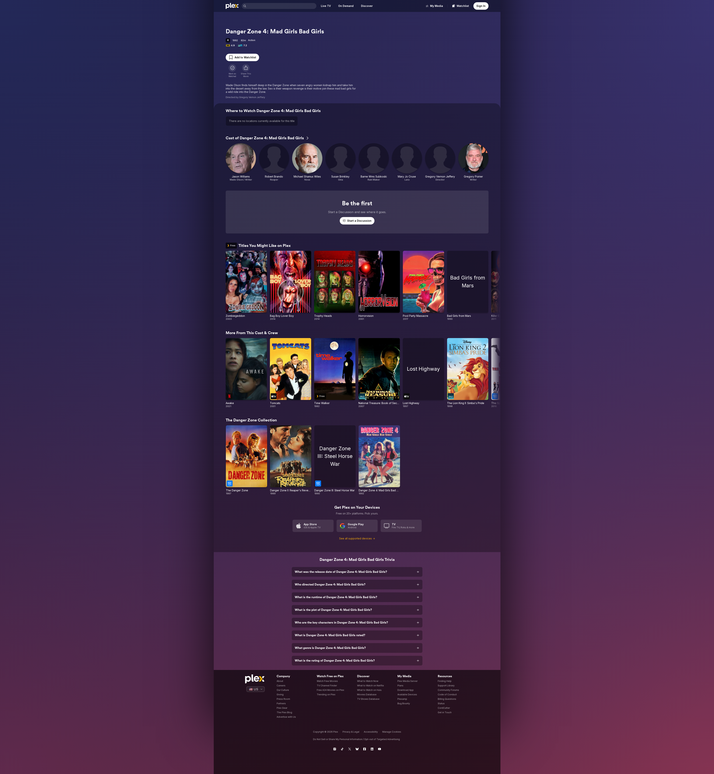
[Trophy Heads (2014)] (334, 286)
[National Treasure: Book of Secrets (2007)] (379, 373)
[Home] (232, 6)
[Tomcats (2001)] (290, 373)
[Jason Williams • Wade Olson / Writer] (241, 162)
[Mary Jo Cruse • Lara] (407, 162)
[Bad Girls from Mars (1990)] (467, 286)
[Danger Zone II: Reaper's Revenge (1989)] (290, 460)
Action (251, 40)
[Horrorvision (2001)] (379, 286)
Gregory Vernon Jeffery (252, 97)
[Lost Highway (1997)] (423, 373)
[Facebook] (364, 749)
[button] (246, 71)
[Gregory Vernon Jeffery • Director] (440, 162)
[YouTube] (379, 749)
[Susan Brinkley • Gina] (340, 162)
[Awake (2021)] (246, 373)
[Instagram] (334, 749)
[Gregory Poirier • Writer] (473, 162)
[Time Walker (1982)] (334, 373)
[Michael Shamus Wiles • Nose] (307, 162)
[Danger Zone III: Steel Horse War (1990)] (335, 460)
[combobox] (281, 6)
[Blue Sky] (357, 749)
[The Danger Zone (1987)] (246, 460)
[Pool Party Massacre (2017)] (423, 286)
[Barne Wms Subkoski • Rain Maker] (374, 162)
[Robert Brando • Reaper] (274, 162)
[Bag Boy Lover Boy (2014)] (290, 286)
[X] (349, 749)
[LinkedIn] (372, 749)
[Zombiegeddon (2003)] (246, 286)
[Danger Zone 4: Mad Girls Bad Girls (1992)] (379, 460)
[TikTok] (342, 749)
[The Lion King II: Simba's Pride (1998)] (467, 373)
